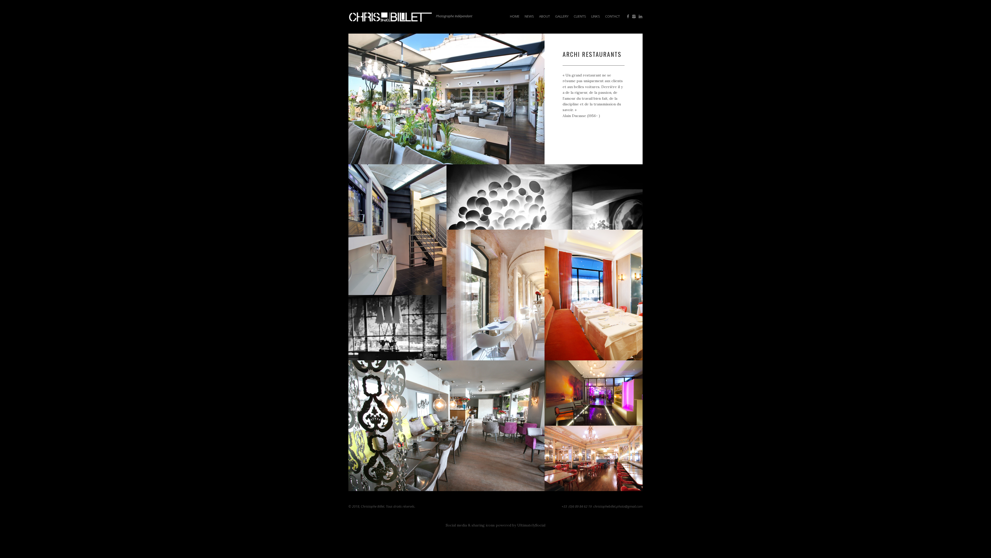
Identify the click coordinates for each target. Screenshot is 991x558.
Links (595, 16)
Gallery (562, 16)
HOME (515, 16)
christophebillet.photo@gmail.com (618, 506)
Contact (612, 16)
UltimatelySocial (531, 525)
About (544, 16)
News (529, 16)
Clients (580, 16)
